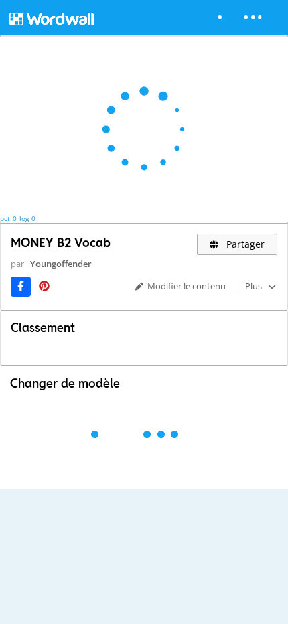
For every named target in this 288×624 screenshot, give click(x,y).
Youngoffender (61, 264)
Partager (244, 244)
